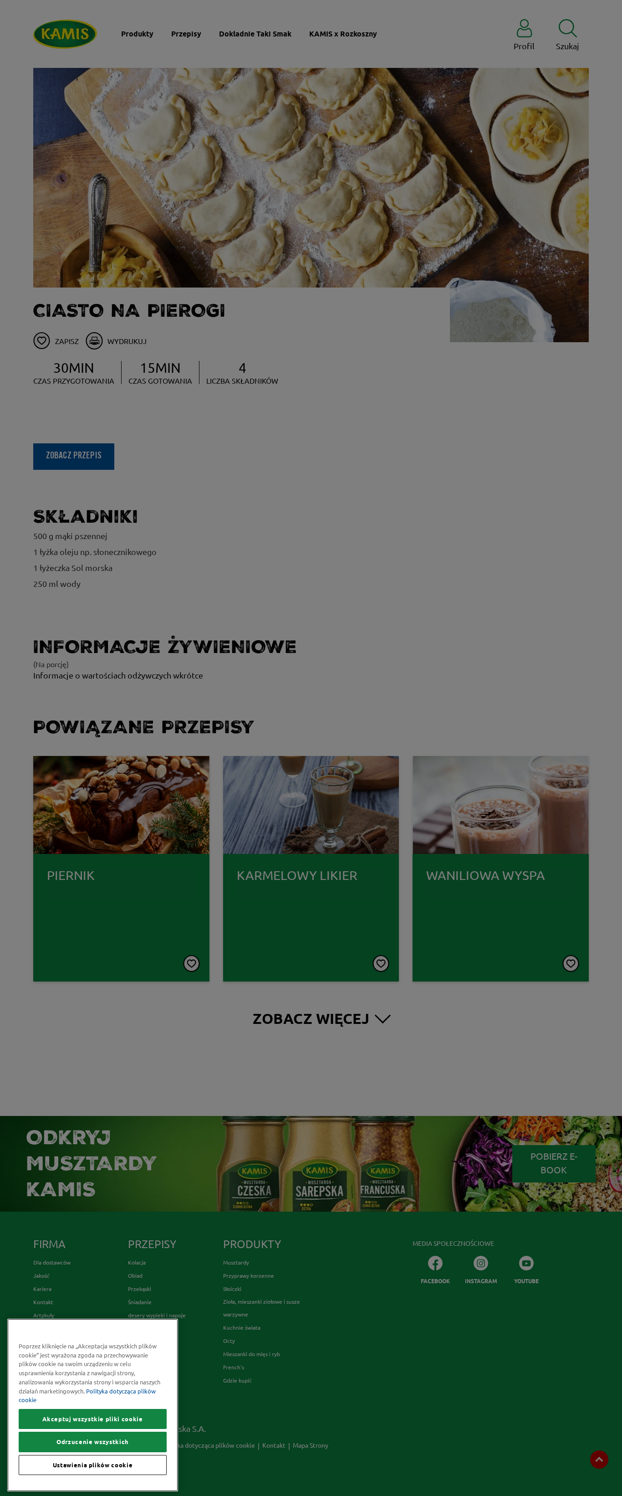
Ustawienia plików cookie (93, 1465)
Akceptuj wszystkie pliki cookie (92, 1419)
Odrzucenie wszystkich (92, 1441)
